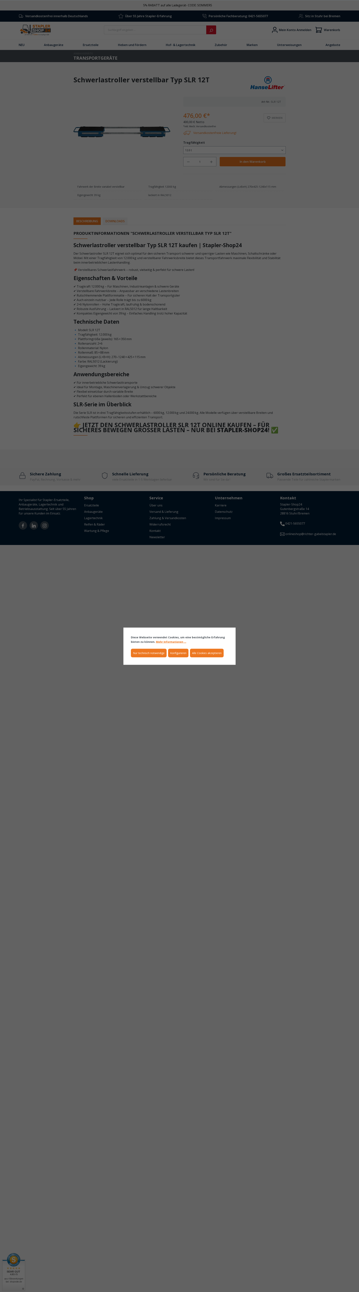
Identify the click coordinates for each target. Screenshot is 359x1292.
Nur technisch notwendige (149, 653)
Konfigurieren (178, 653)
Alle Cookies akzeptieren (207, 653)
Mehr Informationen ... (171, 641)
